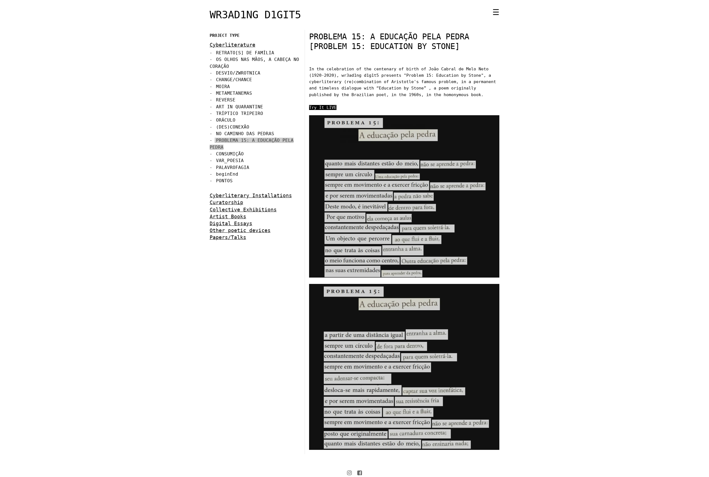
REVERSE (225, 99)
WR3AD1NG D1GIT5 (255, 15)
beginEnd (227, 174)
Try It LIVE (322, 107)
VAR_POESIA (230, 160)
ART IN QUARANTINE (239, 106)
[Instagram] (349, 473)
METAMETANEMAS (234, 93)
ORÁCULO (225, 120)
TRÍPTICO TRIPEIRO (239, 113)
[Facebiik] (359, 473)
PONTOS (224, 180)
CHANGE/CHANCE (234, 79)
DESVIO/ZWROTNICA (238, 73)
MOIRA (223, 86)
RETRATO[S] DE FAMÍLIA (245, 52)
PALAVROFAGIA (232, 167)
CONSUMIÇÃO (230, 154)
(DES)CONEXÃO (232, 127)
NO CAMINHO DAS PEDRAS (245, 133)
